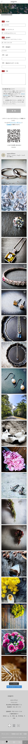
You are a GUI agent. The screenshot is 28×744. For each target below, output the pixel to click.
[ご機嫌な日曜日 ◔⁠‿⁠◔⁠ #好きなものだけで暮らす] (14, 407)
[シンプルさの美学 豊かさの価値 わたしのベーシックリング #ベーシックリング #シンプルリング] (14, 668)
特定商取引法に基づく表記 (16, 734)
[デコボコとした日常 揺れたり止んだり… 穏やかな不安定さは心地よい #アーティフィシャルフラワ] (14, 537)
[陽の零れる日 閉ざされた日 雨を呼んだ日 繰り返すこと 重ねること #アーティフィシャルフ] (14, 511)
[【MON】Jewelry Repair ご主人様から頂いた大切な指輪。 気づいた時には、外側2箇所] (14, 276)
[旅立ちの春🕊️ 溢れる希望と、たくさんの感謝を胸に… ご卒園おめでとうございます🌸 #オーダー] (14, 642)
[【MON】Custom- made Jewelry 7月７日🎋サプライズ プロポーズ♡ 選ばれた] (14, 224)
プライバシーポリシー (16, 122)
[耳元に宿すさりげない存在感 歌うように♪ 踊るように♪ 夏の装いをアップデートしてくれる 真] (14, 381)
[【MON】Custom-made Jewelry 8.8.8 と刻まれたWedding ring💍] (14, 172)
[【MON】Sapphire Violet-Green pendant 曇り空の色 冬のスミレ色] (14, 355)
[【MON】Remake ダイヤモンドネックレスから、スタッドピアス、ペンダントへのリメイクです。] (14, 485)
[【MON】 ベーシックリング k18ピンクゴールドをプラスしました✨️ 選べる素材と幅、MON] (14, 198)
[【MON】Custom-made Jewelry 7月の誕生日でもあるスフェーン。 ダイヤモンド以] (14, 250)
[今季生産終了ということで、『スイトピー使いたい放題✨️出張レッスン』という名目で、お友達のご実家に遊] (14, 459)
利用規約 (9, 124)
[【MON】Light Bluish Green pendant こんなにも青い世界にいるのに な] (14, 328)
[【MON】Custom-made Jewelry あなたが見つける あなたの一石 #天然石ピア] (14, 302)
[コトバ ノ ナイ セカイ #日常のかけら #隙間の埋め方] (14, 433)
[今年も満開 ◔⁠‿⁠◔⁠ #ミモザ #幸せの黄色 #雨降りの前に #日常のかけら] (14, 616)
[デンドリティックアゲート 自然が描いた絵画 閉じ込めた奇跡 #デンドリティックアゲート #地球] (14, 590)
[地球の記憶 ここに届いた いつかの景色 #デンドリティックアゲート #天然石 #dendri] (14, 564)
